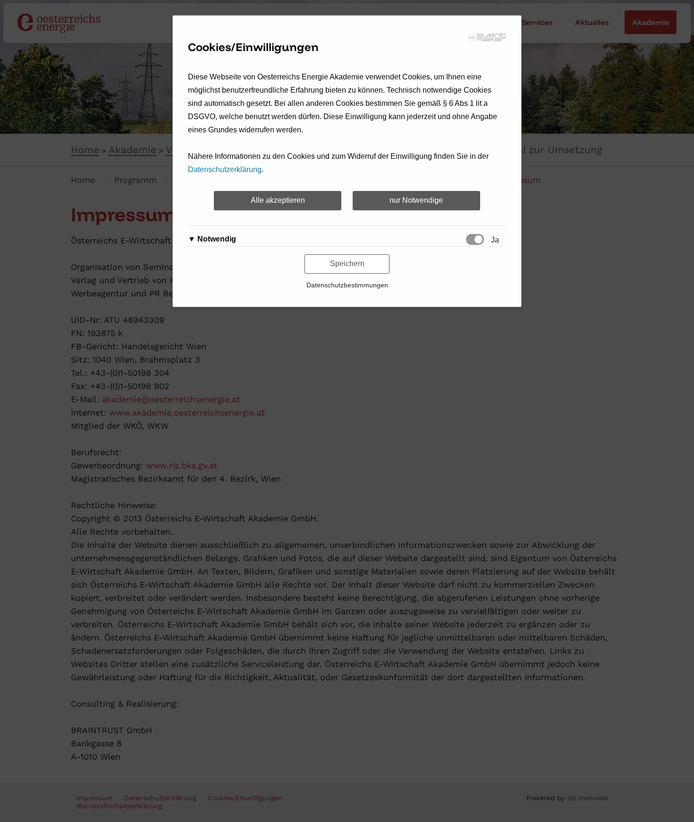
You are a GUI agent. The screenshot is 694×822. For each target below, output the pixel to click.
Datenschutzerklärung (225, 169)
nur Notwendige (416, 200)
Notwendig (216, 239)
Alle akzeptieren (278, 200)
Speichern (347, 264)
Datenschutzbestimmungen (347, 285)
